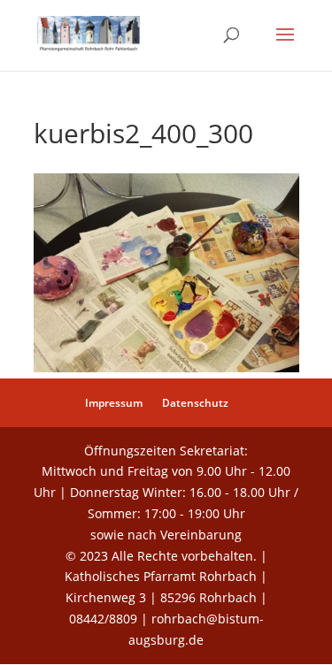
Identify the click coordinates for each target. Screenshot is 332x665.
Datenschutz (195, 402)
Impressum (114, 402)
